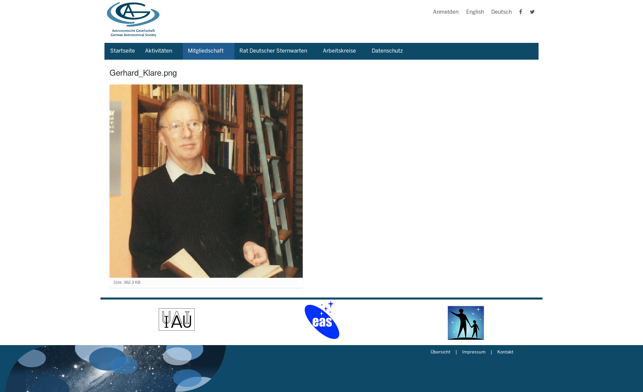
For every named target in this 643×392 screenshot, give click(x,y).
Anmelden (445, 12)
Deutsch (501, 12)
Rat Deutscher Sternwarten (273, 51)
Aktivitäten (158, 51)
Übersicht (440, 352)
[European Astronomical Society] (321, 320)
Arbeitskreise (339, 51)
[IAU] (177, 320)
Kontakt (505, 352)
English (475, 12)
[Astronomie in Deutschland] (466, 320)
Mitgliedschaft (206, 51)
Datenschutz (387, 51)
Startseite (122, 51)
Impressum (474, 352)
